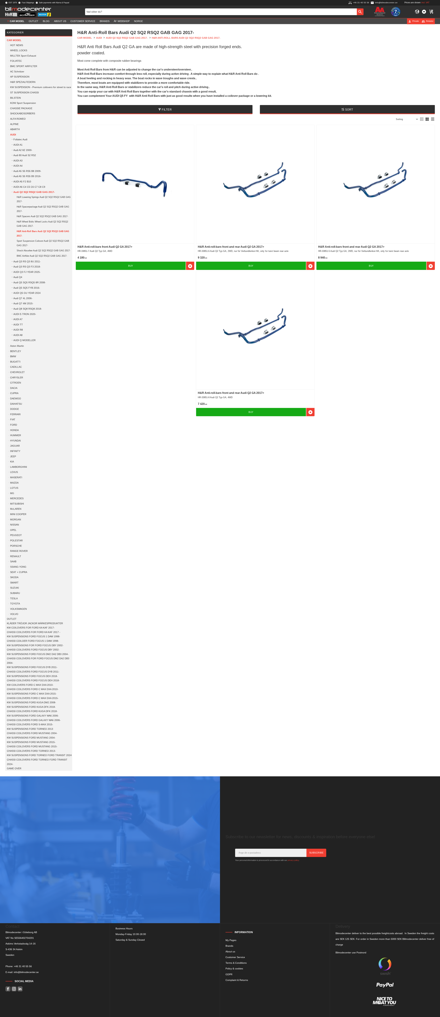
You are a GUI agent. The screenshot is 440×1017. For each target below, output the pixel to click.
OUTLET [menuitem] (33, 21)
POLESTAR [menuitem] (16, 540)
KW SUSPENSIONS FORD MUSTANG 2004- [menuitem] (31, 737)
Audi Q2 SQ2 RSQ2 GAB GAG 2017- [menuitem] (34, 192)
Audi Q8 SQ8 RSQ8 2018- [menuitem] (27, 309)
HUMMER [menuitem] (15, 435)
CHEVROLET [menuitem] (17, 372)
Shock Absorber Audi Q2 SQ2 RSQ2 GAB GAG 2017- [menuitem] (43, 250)
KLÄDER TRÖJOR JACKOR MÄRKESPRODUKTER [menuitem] (35, 623)
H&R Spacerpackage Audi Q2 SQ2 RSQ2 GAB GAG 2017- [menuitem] (43, 208)
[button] (424, 11)
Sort (349, 109)
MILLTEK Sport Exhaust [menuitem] (23, 55)
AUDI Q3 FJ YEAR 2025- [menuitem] (27, 272)
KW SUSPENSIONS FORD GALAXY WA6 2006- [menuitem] (33, 715)
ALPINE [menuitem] (14, 124)
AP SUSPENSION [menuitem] (19, 76)
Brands (229, 945)
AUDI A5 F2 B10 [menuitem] (22, 181)
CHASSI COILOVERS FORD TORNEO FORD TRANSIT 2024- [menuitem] (37, 762)
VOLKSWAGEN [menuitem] (18, 609)
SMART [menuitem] (14, 582)
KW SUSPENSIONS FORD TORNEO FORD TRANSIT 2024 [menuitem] (39, 755)
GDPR (229, 974)
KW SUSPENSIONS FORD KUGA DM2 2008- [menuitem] (31, 702)
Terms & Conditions (236, 962)
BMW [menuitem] (13, 356)
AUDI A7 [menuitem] (18, 319)
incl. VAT (425, 2)
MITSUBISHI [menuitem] (17, 503)
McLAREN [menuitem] (15, 509)
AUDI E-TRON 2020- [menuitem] (24, 314)
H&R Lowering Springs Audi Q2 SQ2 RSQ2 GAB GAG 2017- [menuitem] (44, 199)
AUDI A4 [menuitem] (18, 166)
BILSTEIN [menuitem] (15, 98)
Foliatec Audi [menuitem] (20, 139)
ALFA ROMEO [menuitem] (18, 119)
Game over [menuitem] (14, 768)
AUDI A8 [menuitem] (18, 335)
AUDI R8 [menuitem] (18, 330)
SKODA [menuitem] (14, 577)
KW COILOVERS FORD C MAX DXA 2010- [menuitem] (30, 685)
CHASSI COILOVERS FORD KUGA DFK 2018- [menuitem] (32, 711)
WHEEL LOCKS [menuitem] (18, 50)
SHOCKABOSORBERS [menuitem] (22, 113)
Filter (167, 109)
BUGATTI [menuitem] (15, 361)
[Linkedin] (20, 988)
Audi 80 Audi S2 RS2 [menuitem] (24, 155)
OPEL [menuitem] (13, 530)
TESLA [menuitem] (14, 598)
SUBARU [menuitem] (15, 593)
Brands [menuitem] (104, 21)
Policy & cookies (234, 968)
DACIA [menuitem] (13, 388)
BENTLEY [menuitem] (15, 351)
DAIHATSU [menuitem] (16, 404)
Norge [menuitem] (138, 21)
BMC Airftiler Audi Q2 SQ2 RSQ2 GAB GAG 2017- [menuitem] (42, 256)
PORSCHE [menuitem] (16, 546)
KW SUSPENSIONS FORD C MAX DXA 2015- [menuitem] (32, 693)
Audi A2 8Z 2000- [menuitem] (22, 150)
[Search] (360, 11)
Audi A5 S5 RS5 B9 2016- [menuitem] (27, 176)
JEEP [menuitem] (13, 456)
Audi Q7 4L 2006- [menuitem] (22, 298)
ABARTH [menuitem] (15, 129)
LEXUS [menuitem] (14, 472)
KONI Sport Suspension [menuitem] (23, 103)
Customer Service (235, 957)
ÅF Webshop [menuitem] (122, 21)
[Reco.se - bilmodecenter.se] (395, 12)
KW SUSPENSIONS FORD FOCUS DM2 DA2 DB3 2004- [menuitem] (38, 654)
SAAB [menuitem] (13, 561)
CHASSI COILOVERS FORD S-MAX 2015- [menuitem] (30, 724)
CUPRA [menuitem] (14, 393)
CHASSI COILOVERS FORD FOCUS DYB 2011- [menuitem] (33, 671)
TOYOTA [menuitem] (15, 603)
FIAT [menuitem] (12, 419)
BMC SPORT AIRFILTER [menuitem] (23, 66)
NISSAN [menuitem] (14, 524)
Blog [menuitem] (46, 21)
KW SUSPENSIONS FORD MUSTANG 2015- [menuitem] (31, 742)
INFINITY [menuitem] (15, 451)
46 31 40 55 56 (23, 966)
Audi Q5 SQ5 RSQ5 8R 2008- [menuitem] (29, 282)
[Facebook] (8, 988)
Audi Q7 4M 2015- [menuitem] (23, 303)
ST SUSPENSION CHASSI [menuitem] (24, 92)
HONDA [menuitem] (14, 430)
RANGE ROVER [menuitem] (19, 551)
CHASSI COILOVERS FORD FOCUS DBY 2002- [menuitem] (33, 649)
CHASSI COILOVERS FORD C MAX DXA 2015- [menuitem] (32, 698)
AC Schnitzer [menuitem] (17, 71)
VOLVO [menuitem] (14, 614)
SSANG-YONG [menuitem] (18, 567)
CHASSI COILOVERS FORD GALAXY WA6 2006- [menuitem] (34, 720)
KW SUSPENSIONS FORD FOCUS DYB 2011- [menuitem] (32, 667)
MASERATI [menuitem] (16, 477)
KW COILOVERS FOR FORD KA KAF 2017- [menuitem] (31, 627)
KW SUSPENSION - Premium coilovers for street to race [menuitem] (40, 87)
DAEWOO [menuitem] (15, 398)
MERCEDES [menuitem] (17, 498)
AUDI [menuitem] (13, 134)
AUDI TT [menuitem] (18, 324)
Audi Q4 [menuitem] (17, 277)
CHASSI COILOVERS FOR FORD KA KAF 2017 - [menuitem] (33, 632)
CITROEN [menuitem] (15, 382)
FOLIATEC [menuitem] (16, 61)
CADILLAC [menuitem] (16, 367)
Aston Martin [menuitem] (17, 346)
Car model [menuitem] (17, 21)
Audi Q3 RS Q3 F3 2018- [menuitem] (27, 266)
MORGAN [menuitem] (15, 519)
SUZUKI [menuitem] (14, 588)
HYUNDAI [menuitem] (15, 440)
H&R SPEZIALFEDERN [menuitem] (22, 82)
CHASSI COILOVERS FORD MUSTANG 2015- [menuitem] (32, 746)
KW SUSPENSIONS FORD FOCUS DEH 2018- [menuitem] (32, 676)
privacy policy (293, 860)
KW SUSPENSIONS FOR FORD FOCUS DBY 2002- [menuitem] (35, 645)
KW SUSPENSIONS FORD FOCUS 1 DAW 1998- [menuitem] (33, 636)
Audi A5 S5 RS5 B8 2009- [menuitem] (27, 171)
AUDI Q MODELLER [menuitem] (24, 340)
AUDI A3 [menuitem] (18, 160)
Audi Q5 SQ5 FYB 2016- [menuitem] (26, 288)
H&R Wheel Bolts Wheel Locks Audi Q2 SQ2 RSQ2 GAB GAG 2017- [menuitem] (42, 223)
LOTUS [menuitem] (14, 488)
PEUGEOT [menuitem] (16, 535)
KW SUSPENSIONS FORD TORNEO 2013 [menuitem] (30, 729)
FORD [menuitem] (13, 425)
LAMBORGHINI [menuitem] (18, 467)
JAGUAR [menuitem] (15, 446)
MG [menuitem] (12, 493)
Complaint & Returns (237, 980)
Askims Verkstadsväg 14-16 (21, 943)
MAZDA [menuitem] (14, 483)
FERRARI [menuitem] (15, 414)
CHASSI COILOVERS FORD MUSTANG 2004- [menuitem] (32, 733)
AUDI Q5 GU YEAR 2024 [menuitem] (27, 293)
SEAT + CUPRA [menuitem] (18, 572)
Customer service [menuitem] (82, 21)
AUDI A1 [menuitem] (18, 145)
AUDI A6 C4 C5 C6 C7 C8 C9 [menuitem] (29, 187)
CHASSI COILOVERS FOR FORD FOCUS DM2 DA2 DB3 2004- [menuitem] (38, 660)
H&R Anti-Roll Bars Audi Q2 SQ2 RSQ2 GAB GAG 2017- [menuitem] (43, 233)
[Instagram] (14, 988)
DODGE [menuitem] (14, 409)
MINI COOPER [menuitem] (18, 514)
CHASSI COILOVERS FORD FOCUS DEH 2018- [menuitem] (33, 680)
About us (230, 951)
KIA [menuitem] (12, 461)
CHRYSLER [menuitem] (16, 377)
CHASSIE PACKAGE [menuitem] (21, 108)
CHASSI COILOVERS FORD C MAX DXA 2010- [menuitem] (32, 689)
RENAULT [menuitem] (15, 556)
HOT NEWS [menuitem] (16, 45)
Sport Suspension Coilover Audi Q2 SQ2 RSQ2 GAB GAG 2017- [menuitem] (43, 243)
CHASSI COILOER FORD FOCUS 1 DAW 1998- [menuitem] (33, 641)
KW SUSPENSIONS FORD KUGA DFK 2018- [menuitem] (31, 707)
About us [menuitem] (60, 21)
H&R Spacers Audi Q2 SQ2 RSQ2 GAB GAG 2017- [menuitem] (42, 216)
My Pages (231, 940)
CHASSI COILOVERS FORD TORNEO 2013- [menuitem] (31, 751)
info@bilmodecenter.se (26, 972)
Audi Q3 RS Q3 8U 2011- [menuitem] (27, 261)
